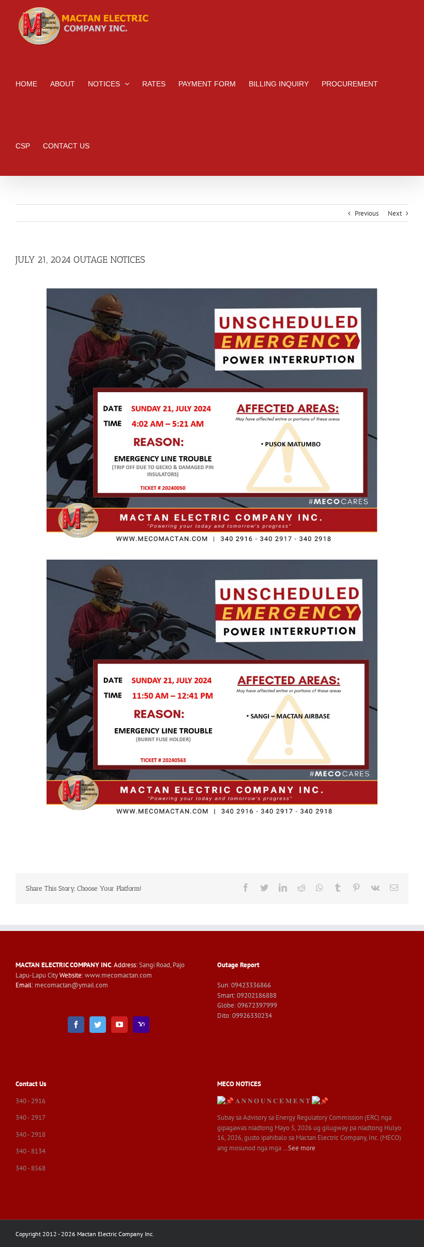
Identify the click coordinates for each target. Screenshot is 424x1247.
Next (395, 213)
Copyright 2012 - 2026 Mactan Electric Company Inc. (85, 1234)
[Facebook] (76, 1024)
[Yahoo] (141, 1024)
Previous (366, 213)
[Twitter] (97, 1024)
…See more (299, 1148)
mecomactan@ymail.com (71, 985)
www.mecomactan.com (118, 975)
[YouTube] (119, 1024)
